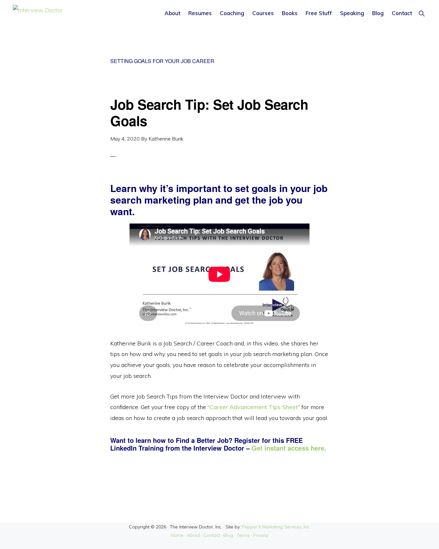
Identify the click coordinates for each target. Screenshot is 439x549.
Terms (243, 535)
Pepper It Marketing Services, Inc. (276, 527)
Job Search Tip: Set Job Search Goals (209, 112)
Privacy (260, 535)
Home (177, 535)
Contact (211, 535)
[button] (421, 13)
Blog (228, 535)
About (193, 535)
